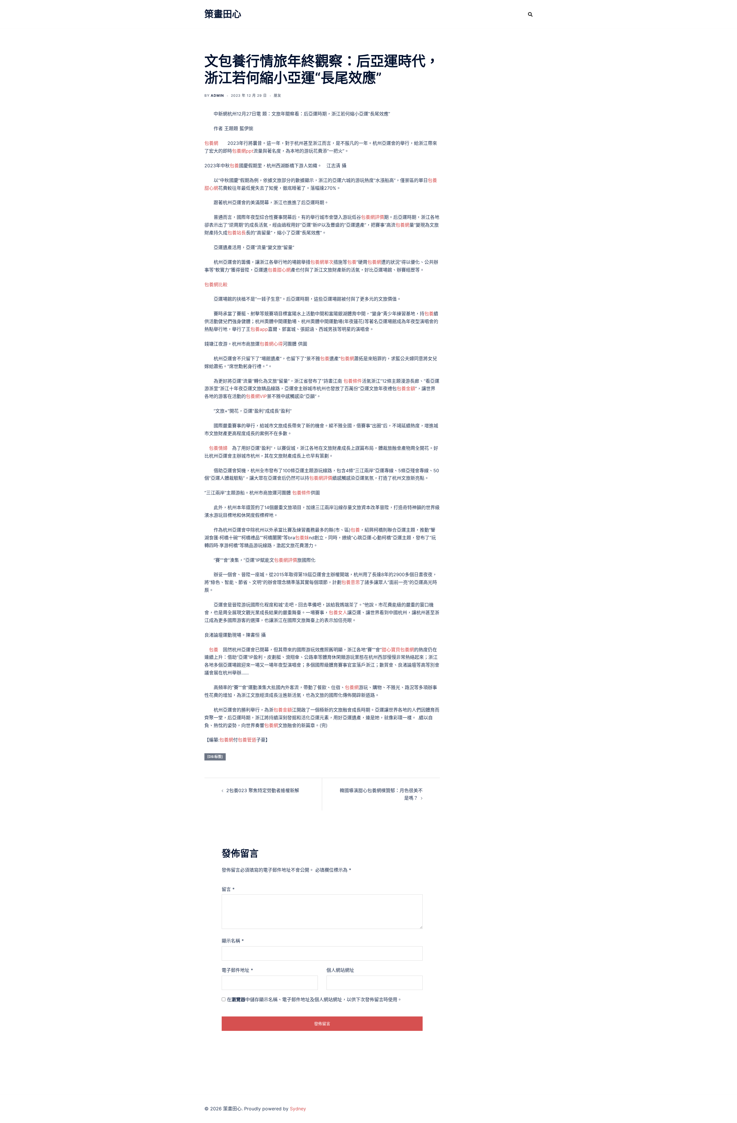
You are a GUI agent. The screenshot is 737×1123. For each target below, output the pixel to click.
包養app (259, 329)
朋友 (277, 95)
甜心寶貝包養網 (398, 649)
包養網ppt (242, 151)
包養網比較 (215, 284)
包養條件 (352, 381)
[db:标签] (215, 756)
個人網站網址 (340, 970)
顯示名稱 (233, 941)
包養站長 (236, 233)
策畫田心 (222, 14)
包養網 (211, 143)
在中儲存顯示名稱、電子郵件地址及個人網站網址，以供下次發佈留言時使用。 (314, 999)
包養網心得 (271, 344)
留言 (228, 889)
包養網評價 (372, 217)
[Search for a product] (530, 14)
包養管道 (247, 740)
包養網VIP (256, 396)
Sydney (298, 1108)
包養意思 (350, 582)
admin (217, 95)
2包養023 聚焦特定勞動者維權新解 (262, 790)
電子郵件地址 (237, 970)
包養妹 (302, 537)
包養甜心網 (279, 270)
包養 (234, 165)
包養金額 (406, 388)
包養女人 (338, 612)
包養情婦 (218, 448)
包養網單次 (321, 262)
